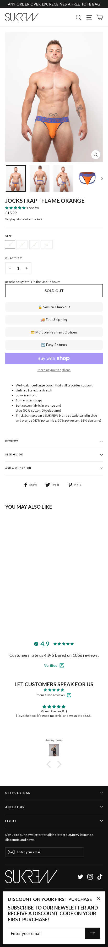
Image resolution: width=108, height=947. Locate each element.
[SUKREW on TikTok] (100, 877)
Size (8, 236)
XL (47, 244)
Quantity (13, 258)
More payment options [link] (54, 370)
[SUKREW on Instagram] (90, 877)
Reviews (12, 441)
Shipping (10, 219)
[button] (15, 208)
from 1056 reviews (51, 695)
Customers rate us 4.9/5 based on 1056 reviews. (54, 655)
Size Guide (14, 454)
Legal (11, 821)
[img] (54, 689)
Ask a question (18, 468)
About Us (15, 807)
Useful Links (17, 792)
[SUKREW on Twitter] (80, 877)
